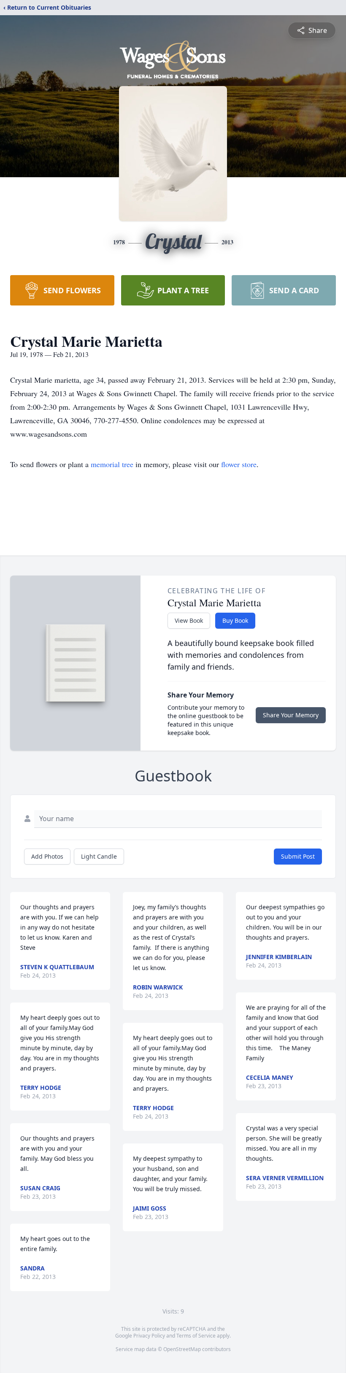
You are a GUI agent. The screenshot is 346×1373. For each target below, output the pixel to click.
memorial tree (112, 464)
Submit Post (298, 856)
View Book (189, 620)
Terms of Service (196, 1335)
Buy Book (235, 620)
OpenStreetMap (182, 1349)
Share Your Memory (291, 715)
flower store (239, 464)
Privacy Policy (149, 1335)
